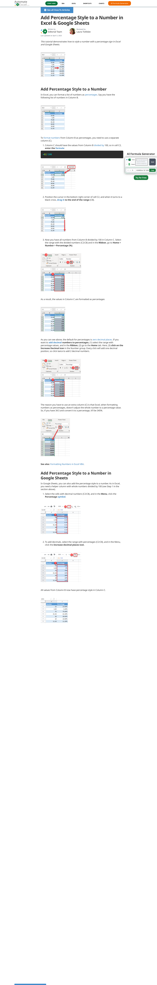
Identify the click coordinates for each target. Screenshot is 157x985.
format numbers (52, 137)
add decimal (55, 342)
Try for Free (141, 177)
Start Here (51, 3)
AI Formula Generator (119, 3)
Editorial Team (55, 31)
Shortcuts (87, 3)
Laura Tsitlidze (84, 31)
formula (60, 148)
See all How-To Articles (58, 10)
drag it (60, 199)
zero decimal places (102, 339)
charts (101, 3)
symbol (61, 496)
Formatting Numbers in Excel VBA (67, 464)
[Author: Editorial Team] (44, 31)
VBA (63, 3)
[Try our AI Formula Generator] (141, 165)
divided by (99, 145)
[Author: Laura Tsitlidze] (72, 31)
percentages (91, 94)
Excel (74, 3)
